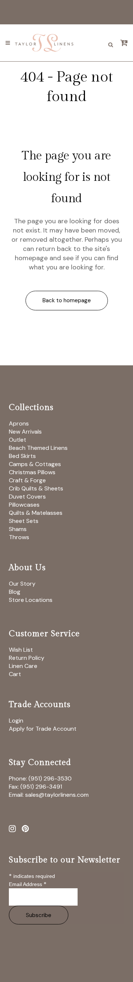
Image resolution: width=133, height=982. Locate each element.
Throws (19, 537)
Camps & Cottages (35, 464)
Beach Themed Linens (38, 448)
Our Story (22, 584)
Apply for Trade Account (42, 729)
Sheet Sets (23, 521)
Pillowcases (24, 505)
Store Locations (30, 600)
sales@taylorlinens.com (57, 795)
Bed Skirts (22, 456)
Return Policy (26, 658)
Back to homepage (66, 300)
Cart (15, 674)
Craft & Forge (27, 480)
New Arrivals (25, 431)
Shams (18, 529)
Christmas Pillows (32, 472)
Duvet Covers (27, 496)
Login (16, 720)
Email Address (28, 884)
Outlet (17, 440)
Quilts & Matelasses (35, 513)
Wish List (21, 650)
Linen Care (23, 666)
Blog (14, 592)
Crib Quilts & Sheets (36, 488)
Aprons (19, 423)
